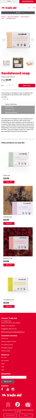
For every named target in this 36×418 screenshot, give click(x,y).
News (3, 364)
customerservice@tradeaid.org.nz (15, 332)
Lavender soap (7, 217)
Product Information (11, 104)
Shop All (18, 12)
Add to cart (26, 85)
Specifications (9, 107)
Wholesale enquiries (7, 348)
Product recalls (5, 351)
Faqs (2, 367)
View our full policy (10, 415)
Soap (2, 18)
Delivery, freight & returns (8, 341)
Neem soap (6, 175)
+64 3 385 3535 (10, 326)
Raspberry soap (7, 258)
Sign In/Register (27, 1)
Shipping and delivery (11, 112)
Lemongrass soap (8, 300)
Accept (25, 415)
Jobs (2, 370)
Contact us (4, 338)
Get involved (5, 360)
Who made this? (9, 110)
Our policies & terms (7, 345)
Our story (4, 357)
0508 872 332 (12, 329)
